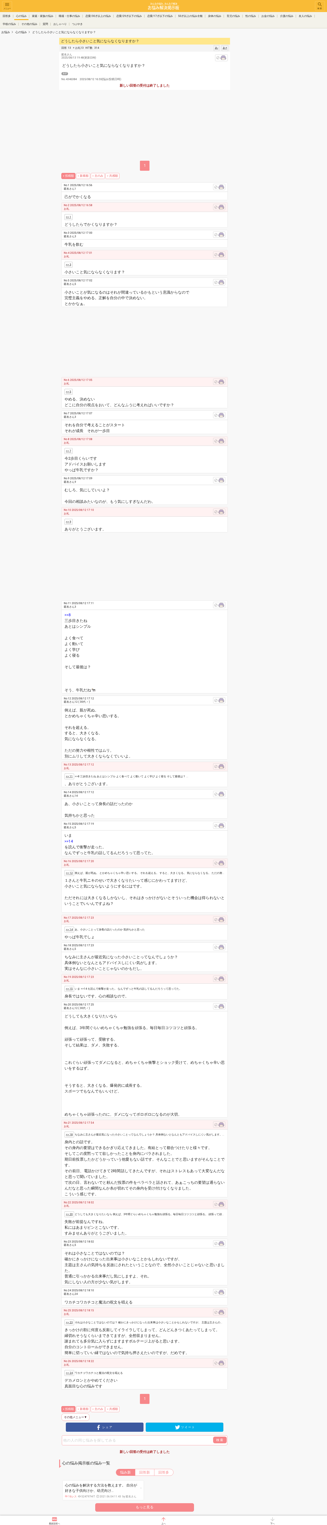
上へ (163, 1523)
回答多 (7, 16)
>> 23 (69, 1322)
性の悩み (250, 16)
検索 (319, 8)
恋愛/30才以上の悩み (98, 16)
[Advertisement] (261, 104)
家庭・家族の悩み (42, 16)
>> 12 (69, 873)
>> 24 (69, 1373)
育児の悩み (233, 16)
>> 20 (69, 1214)
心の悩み (21, 16)
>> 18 (69, 1134)
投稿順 (69, 175)
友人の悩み (305, 16)
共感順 (113, 175)
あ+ (225, 47)
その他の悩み (29, 24)
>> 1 (68, 217)
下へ (272, 1523)
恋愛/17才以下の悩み (160, 16)
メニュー (7, 8)
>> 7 (68, 451)
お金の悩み (268, 16)
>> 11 (69, 776)
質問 (45, 24)
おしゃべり (60, 24)
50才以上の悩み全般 (190, 16)
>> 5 (68, 391)
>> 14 (69, 929)
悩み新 (125, 1472)
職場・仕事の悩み (69, 16)
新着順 (84, 175)
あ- (216, 47)
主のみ (99, 175)
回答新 (144, 1472)
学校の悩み (9, 24)
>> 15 (69, 988)
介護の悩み (286, 16)
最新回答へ (54, 1523)
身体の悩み (214, 16)
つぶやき (77, 24)
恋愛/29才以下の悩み (129, 16)
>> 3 (68, 264)
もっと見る (144, 1507)
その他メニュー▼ (75, 1417)
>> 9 (68, 521)
